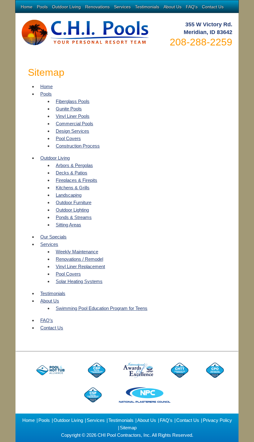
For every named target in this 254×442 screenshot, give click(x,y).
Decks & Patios (71, 172)
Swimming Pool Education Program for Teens (101, 308)
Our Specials (53, 236)
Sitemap (128, 427)
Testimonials (147, 6)
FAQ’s (46, 320)
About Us (173, 6)
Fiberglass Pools (73, 101)
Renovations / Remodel (79, 259)
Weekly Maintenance (77, 251)
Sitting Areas (68, 224)
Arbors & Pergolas (74, 165)
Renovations (97, 6)
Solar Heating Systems (79, 281)
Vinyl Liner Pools (73, 116)
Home (27, 6)
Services (122, 6)
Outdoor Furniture (73, 202)
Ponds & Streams (74, 217)
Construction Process (78, 145)
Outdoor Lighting (72, 209)
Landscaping (68, 195)
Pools (42, 6)
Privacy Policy (217, 420)
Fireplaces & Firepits (76, 180)
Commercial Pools (74, 123)
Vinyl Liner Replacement (80, 266)
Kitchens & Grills (73, 187)
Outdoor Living (66, 6)
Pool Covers (68, 138)
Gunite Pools (69, 108)
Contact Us (213, 6)
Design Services (72, 131)
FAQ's (192, 6)
